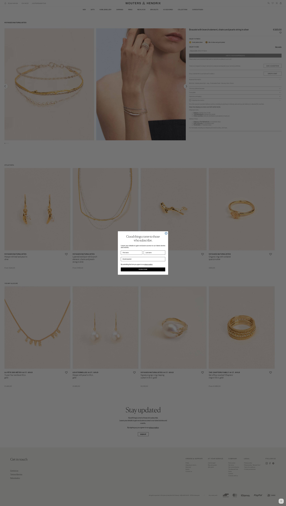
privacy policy (148, 264)
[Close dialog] (166, 233)
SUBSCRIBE (143, 269)
